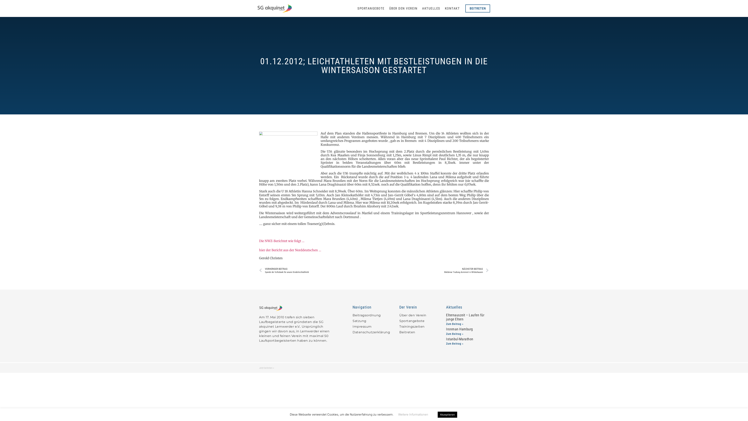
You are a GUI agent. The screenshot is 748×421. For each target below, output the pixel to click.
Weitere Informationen (413, 414)
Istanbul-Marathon (459, 339)
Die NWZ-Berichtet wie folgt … (281, 241)
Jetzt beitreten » (266, 368)
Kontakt (452, 8)
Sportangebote (371, 8)
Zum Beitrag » (454, 323)
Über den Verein (403, 8)
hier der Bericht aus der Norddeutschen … (290, 250)
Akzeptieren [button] (447, 414)
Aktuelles (431, 8)
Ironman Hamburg (459, 329)
